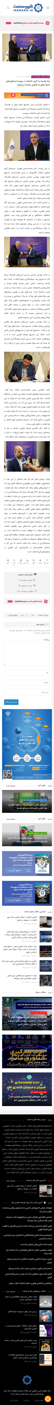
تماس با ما (14, 1400)
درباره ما (26, 1400)
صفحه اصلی (39, 1400)
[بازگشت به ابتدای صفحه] (2, 1402)
